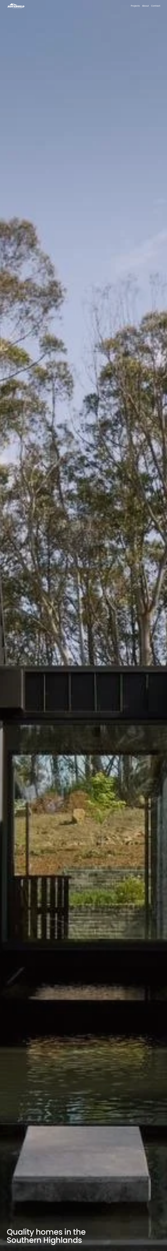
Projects (135, 5)
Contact (155, 5)
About (145, 5)
